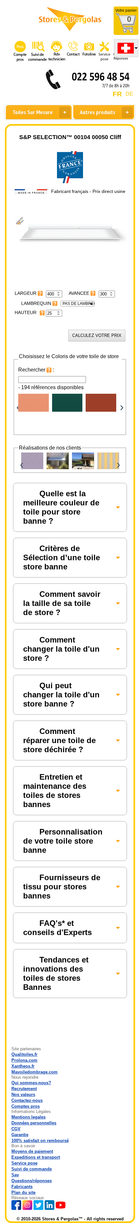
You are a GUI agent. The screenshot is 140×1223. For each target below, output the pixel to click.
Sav (15, 1174)
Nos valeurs (23, 1094)
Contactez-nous (27, 1100)
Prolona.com (24, 1060)
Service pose (24, 1163)
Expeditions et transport (35, 1157)
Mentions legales (28, 1117)
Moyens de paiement (32, 1151)
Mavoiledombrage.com (34, 1072)
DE (129, 94)
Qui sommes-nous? (31, 1082)
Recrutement (24, 1088)
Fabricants (22, 1186)
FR (117, 94)
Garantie (19, 1134)
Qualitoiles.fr (24, 1054)
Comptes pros (25, 1106)
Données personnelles (33, 1122)
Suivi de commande (31, 1169)
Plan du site (23, 1192)
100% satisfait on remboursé (40, 1140)
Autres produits (97, 112)
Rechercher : (36, 370)
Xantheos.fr (23, 1066)
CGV (16, 1128)
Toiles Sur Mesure (32, 112)
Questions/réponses (31, 1180)
